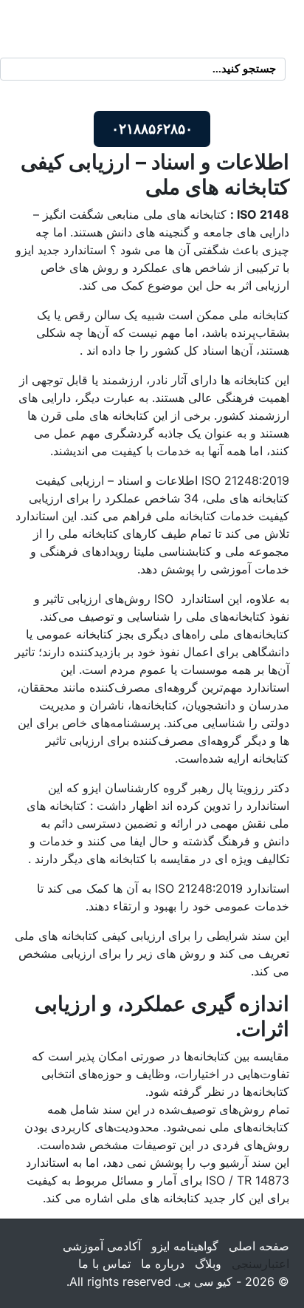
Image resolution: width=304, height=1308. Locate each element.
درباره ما (162, 1263)
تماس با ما (104, 1263)
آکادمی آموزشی (102, 1246)
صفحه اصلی (259, 1246)
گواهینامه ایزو (184, 1246)
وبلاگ (208, 1263)
